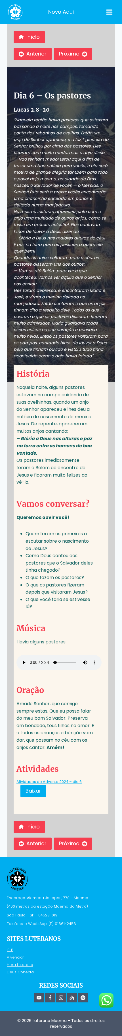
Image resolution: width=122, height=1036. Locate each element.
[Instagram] (61, 997)
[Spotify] (83, 997)
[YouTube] (39, 997)
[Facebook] (50, 997)
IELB (10, 950)
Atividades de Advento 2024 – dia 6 (49, 781)
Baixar (33, 790)
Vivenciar (15, 957)
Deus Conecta (20, 972)
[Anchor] (72, 997)
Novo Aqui (61, 11)
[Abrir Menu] (109, 12)
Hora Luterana (20, 964)
